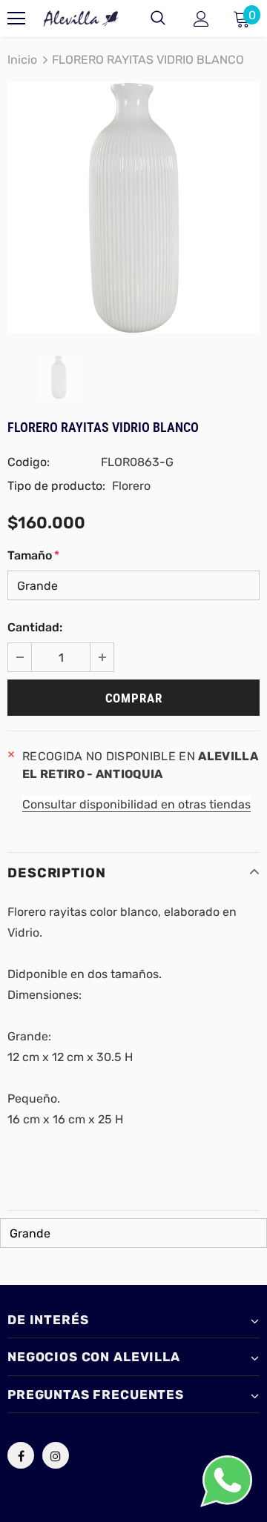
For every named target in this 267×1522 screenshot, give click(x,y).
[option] (133, 207)
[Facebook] (20, 1455)
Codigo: (28, 462)
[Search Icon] (158, 18)
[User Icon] (201, 19)
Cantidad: (34, 627)
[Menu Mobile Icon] (16, 18)
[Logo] (81, 18)
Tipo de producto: (56, 486)
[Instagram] (55, 1455)
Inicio (22, 60)
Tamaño (33, 555)
